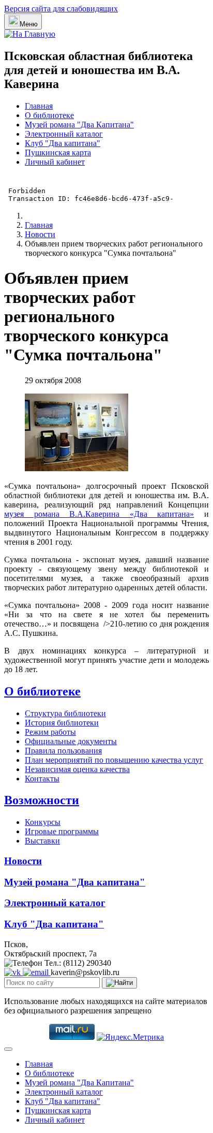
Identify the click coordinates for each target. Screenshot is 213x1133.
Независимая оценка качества (77, 769)
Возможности (41, 800)
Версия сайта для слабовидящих (61, 8)
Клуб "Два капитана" (62, 143)
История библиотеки (62, 722)
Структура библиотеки (65, 713)
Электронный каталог (64, 133)
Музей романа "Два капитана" (74, 882)
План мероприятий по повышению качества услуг (114, 760)
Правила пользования (63, 750)
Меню (29, 24)
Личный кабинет (55, 161)
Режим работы (50, 732)
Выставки (42, 840)
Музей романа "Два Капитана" (79, 124)
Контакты (42, 778)
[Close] (8, 1049)
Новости (23, 860)
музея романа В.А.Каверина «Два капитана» (99, 514)
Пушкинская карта (58, 152)
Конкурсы (42, 822)
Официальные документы (71, 741)
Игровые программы (62, 831)
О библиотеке (49, 115)
